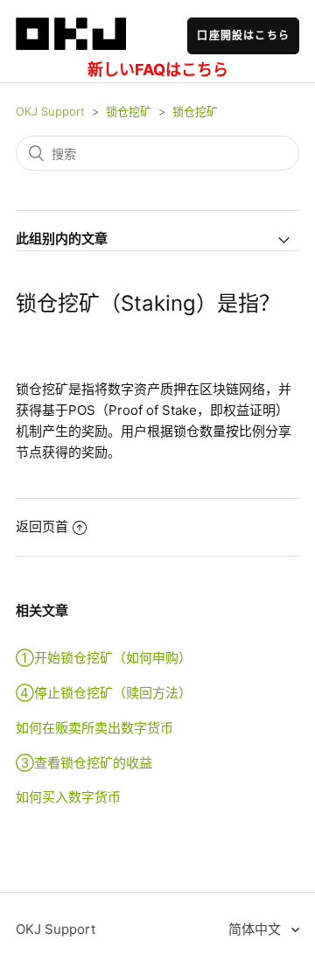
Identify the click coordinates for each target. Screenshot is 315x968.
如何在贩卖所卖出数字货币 (94, 727)
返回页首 (42, 526)
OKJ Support (50, 111)
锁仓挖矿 (128, 111)
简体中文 (256, 929)
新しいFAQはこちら (158, 69)
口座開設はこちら (243, 35)
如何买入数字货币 (68, 797)
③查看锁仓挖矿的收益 (84, 762)
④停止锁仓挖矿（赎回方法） (104, 692)
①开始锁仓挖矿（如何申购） (104, 657)
